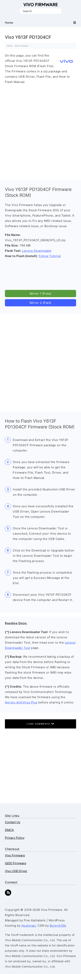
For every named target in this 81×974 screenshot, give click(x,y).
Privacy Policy (14, 838)
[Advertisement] (40, 131)
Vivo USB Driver (16, 871)
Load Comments (39, 723)
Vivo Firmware (40, 4)
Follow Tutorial (50, 256)
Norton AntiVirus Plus (21, 702)
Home (10, 46)
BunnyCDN (58, 925)
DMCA (9, 830)
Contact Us (12, 822)
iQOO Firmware (15, 863)
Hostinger (28, 925)
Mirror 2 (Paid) (40, 303)
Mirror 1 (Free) (40, 293)
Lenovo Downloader (37, 251)
